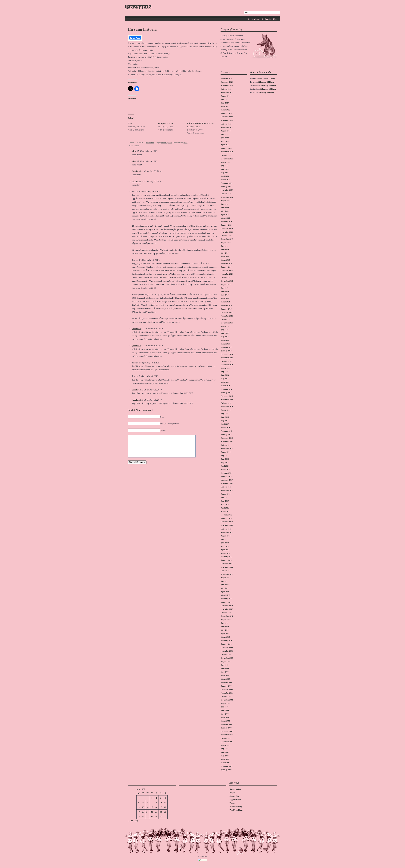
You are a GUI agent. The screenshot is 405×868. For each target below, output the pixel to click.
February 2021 (226, 183)
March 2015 (225, 427)
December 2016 (227, 354)
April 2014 (225, 466)
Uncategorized (166, 142)
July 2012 (224, 539)
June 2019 (225, 249)
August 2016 (226, 368)
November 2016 (227, 357)
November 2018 (227, 274)
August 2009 (226, 661)
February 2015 (226, 431)
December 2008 (227, 689)
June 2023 (225, 103)
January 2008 (226, 728)
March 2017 (225, 344)
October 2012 (226, 529)
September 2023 (227, 92)
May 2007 (225, 756)
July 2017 (224, 330)
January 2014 (226, 476)
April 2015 (225, 424)
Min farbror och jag (267, 78)
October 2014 (226, 445)
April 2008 (225, 717)
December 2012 (227, 522)
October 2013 (226, 487)
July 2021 (224, 165)
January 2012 (226, 560)
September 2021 (227, 159)
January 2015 (226, 434)
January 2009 (226, 686)
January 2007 (226, 769)
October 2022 (226, 124)
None (185, 142)
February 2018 (226, 305)
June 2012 (225, 543)
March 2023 (225, 110)
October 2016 (226, 361)
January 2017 (226, 351)
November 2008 (227, 693)
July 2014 (224, 455)
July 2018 (224, 288)
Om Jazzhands (254, 19)
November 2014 (227, 441)
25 (165, 811)
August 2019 (226, 242)
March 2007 (225, 762)
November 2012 (227, 525)
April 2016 (225, 382)
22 (152, 811)
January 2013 (226, 518)
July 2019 (224, 246)
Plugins (232, 792)
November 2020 (227, 190)
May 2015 (225, 420)
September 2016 (227, 364)
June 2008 (225, 710)
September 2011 (227, 574)
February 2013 (226, 515)
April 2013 (225, 508)
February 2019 (226, 263)
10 (161, 802)
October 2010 (226, 612)
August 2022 (226, 131)
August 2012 (226, 536)
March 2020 (225, 218)
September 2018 (227, 281)
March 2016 (225, 385)
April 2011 (225, 591)
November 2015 (227, 399)
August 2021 (226, 162)
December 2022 (227, 117)
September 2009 (227, 658)
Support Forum (235, 799)
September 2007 (227, 741)
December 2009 (227, 647)
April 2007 (225, 759)
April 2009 (225, 675)
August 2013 (226, 494)
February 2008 (226, 724)
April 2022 (225, 144)
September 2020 (227, 197)
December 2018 (227, 270)
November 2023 (227, 85)
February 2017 (226, 347)
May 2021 (225, 172)
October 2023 (226, 89)
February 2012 (226, 556)
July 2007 (224, 748)
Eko (130, 123)
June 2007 (225, 752)
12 (138, 807)
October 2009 (226, 654)
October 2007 (226, 738)
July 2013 (224, 497)
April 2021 (225, 176)
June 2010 (225, 626)
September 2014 (227, 448)
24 (161, 811)
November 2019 (227, 232)
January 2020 (226, 225)
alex (134, 150)
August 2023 (226, 96)
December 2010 (227, 605)
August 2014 (226, 452)
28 (147, 816)
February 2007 (226, 766)
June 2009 (225, 668)
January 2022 (226, 148)
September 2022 (227, 127)
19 (138, 811)
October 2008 (226, 696)
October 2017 (226, 319)
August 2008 (226, 703)
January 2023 (226, 113)
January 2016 (226, 392)
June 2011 (225, 584)
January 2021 (226, 186)
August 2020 (226, 200)
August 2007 (226, 745)
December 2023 (227, 82)
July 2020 (224, 204)
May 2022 (225, 141)
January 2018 (226, 309)
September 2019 (227, 239)
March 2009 (225, 679)
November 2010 (227, 609)
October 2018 (226, 277)
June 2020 (225, 207)
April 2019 (225, 256)
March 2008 (225, 721)
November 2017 (227, 316)
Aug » (137, 820)
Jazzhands (138, 7)
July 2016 (224, 371)
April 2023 (225, 106)
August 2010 (226, 619)
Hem (275, 19)
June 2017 (225, 333)
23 (156, 811)
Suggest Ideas (235, 796)
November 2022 (227, 120)
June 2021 (225, 169)
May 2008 (225, 714)
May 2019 (225, 253)
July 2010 (224, 623)
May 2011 (225, 588)
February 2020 (226, 221)
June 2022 (225, 138)
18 (165, 807)
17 (161, 807)
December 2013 (227, 480)
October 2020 (226, 193)
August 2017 (226, 326)
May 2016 (225, 379)
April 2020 (225, 214)
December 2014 (227, 438)
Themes (232, 803)
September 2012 (227, 532)
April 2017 (225, 340)
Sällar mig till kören (266, 82)
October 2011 (226, 571)
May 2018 (225, 295)
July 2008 (224, 707)
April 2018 (225, 298)
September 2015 (227, 406)
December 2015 (227, 396)
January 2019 (226, 267)
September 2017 (227, 323)
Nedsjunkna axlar (165, 123)
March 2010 (225, 637)
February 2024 (226, 78)
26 (138, 816)
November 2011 (227, 567)
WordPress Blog (236, 806)
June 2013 (225, 501)
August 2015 (226, 410)
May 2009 (225, 672)
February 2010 (226, 640)
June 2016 (225, 375)
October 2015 (226, 403)
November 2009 (227, 651)
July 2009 (224, 665)
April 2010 (225, 633)
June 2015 (225, 417)
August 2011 (226, 577)
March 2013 (225, 511)
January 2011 (226, 602)
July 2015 (224, 413)
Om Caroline (267, 19)
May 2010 (225, 630)
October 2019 (226, 235)
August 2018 (226, 284)
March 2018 (225, 302)
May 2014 (225, 462)
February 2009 (226, 682)
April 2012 (225, 549)
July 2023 (224, 99)
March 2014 (225, 469)
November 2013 (227, 483)
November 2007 (227, 735)
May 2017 (225, 336)
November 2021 (227, 151)
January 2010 (226, 644)
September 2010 (227, 616)
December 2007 (227, 731)
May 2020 (225, 211)
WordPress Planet (236, 810)
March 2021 (225, 179)
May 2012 (225, 546)
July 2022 (224, 134)
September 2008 (227, 700)
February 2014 (226, 473)
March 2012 (225, 553)
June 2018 (225, 291)
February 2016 (226, 389)
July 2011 (224, 581)
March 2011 (225, 595)
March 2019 (225, 260)
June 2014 (225, 459)
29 (152, 816)
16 (156, 807)
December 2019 (227, 228)
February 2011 (226, 598)
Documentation (235, 789)
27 (143, 816)
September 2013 (227, 490)
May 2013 (225, 504)
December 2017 (227, 312)
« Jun (130, 820)
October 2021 (226, 155)
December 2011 (227, 563)
